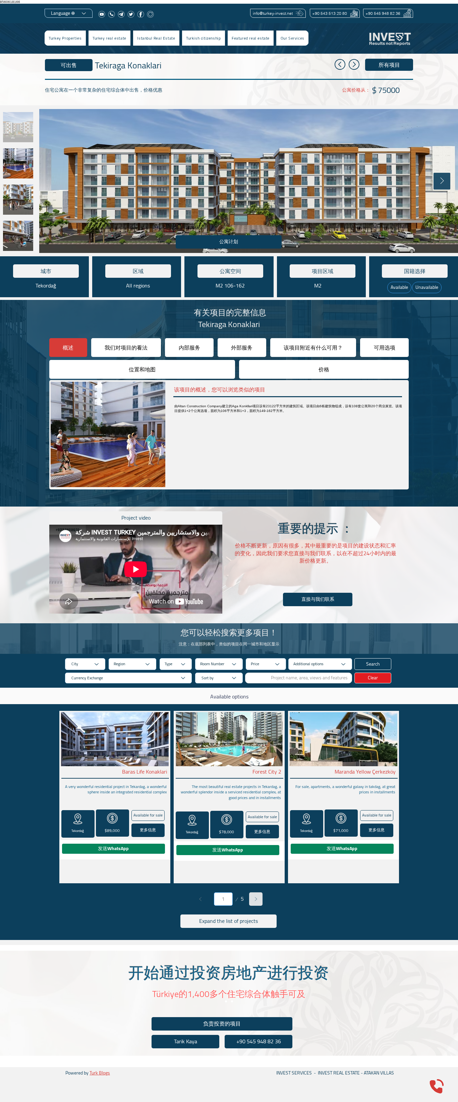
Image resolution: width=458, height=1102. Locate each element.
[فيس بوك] (140, 14)
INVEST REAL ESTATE (339, 1072)
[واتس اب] (111, 14)
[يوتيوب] (101, 14)
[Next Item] (442, 181)
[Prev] (200, 899)
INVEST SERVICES (294, 1072)
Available (399, 287)
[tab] (68, 347)
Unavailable (426, 287)
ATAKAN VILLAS (379, 1072)
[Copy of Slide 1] (232, 1001)
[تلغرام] (121, 14)
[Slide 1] (226, 1001)
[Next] (256, 899)
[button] (109, 38)
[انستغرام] (150, 14)
